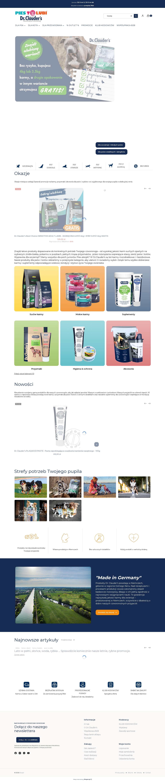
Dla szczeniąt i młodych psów (110, 145)
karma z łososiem (37, 648)
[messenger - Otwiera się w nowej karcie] (24, 753)
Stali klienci (89, 759)
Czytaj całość (19, 655)
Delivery (139, 772)
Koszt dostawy (90, 755)
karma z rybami (26, 648)
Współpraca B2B (91, 731)
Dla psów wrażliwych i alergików (111, 152)
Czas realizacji (90, 752)
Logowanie (124, 748)
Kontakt (87, 738)
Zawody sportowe (127, 731)
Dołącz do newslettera (28, 740)
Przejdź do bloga (66, 640)
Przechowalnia (125, 755)
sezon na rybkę (48, 648)
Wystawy (123, 727)
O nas (86, 724)
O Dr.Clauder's (90, 727)
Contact (148, 772)
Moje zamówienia (126, 752)
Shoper (21, 772)
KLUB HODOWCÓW (128, 724)
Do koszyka (96, 444)
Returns (130, 772)
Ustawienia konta (126, 759)
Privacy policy (119, 772)
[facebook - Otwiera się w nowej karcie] (15, 753)
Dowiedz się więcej (106, 612)
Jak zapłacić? (90, 748)
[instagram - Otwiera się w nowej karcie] (20, 753)
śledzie (18, 648)
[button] (136, 16)
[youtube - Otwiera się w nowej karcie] (28, 753)
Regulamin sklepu (92, 734)
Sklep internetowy (81, 779)
